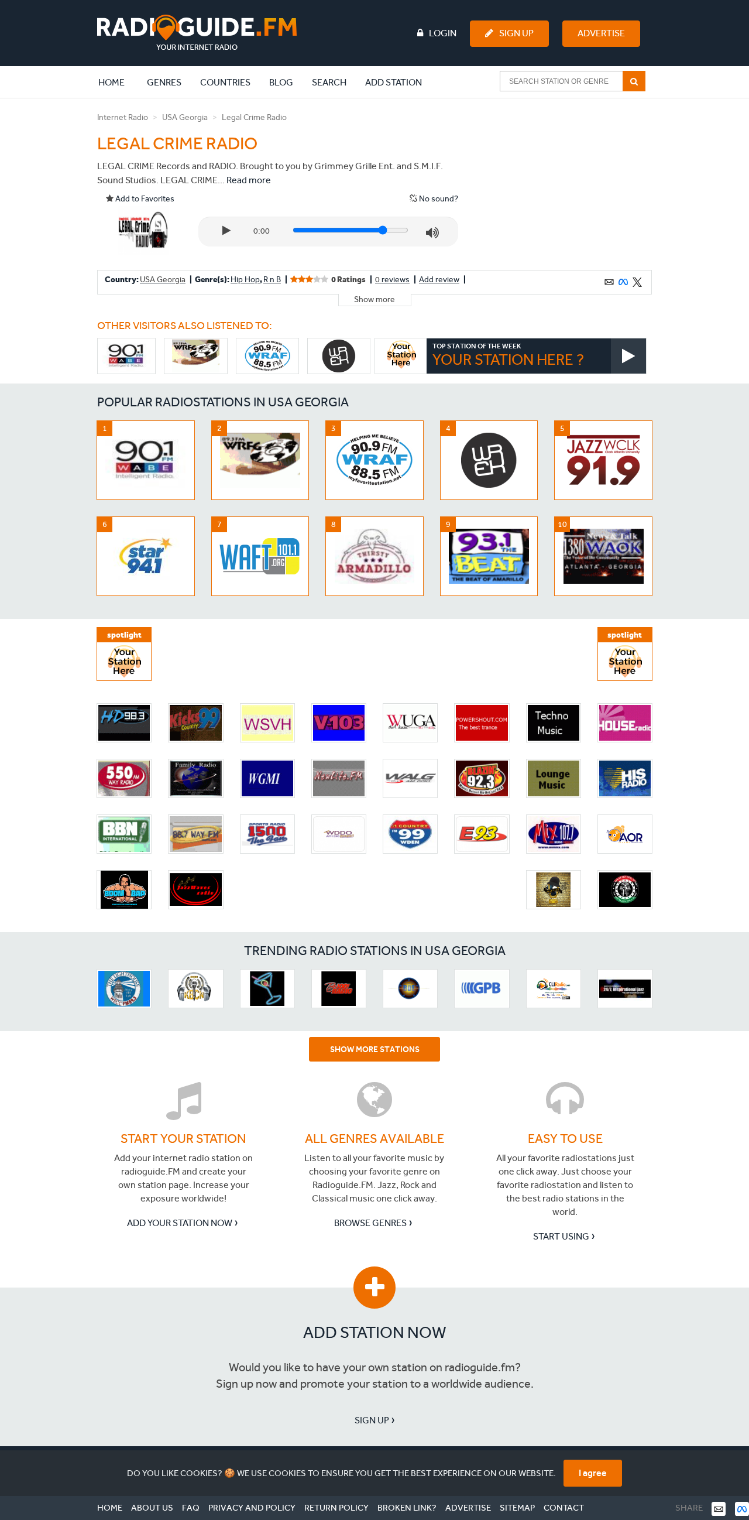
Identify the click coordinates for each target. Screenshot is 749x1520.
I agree (593, 1472)
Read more (248, 180)
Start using (561, 1236)
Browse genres (370, 1222)
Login (442, 33)
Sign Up (516, 33)
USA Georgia (185, 117)
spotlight (124, 635)
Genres (164, 82)
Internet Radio (122, 117)
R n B (272, 280)
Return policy (336, 1507)
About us (152, 1507)
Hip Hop (245, 280)
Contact (564, 1507)
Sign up (372, 1420)
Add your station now (179, 1222)
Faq (191, 1507)
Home (117, 82)
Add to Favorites (144, 199)
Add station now (374, 1332)
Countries (225, 82)
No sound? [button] (437, 199)
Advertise (601, 33)
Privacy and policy (252, 1507)
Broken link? (407, 1507)
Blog (281, 82)
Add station (393, 82)
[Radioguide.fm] (197, 32)
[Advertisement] (563, 184)
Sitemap (517, 1507)
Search (329, 82)
